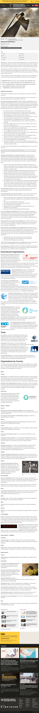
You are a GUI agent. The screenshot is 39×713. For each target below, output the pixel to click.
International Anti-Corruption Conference (21, 322)
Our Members (28, 702)
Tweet (4, 53)
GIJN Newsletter (35, 704)
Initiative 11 (3, 510)
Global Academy (35, 702)
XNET (2, 504)
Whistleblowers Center (5, 222)
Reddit (4, 59)
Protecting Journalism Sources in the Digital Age (16, 242)
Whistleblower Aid (5, 583)
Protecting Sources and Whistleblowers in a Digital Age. (13, 227)
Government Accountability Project (10, 280)
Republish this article (5, 638)
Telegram (22, 57)
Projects (33, 705)
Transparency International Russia (8, 490)
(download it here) (11, 470)
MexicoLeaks (4, 547)
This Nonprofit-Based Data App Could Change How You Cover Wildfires (29, 661)
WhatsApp (4, 57)
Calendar (27, 706)
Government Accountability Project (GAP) (10, 563)
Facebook (22, 53)
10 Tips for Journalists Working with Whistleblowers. (13, 150)
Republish (22, 59)
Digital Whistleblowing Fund (7, 307)
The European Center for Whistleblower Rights (11, 410)
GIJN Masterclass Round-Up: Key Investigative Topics (8, 685)
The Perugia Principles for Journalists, (9, 101)
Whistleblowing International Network (9, 254)
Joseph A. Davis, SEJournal (25, 663)
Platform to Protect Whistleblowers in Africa (11, 383)
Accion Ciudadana (23, 298)
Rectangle (36, 711)
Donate (36, 5)
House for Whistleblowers (7, 478)
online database (27, 272)
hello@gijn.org (33, 77)
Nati (34, 220)
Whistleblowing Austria (6, 427)
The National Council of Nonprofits (9, 596)
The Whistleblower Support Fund (8, 587)
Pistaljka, (3, 498)
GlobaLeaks (3, 343)
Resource (33, 701)
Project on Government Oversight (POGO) (10, 570)
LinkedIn (22, 55)
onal (36, 220)
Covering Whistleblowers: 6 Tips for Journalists (11, 193)
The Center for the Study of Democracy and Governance (13, 421)
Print (3, 55)
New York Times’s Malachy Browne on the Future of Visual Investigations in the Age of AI (29, 687)
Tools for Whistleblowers (6, 355)
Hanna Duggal (4, 666)
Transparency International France (9, 434)
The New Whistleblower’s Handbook (22, 277)
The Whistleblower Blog (6, 592)
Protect (2, 516)
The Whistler (21, 524)
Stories (33, 700)
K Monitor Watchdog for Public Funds (9, 454)
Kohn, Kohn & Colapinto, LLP (26, 593)
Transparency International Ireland (15, 300)
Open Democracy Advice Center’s (8, 393)
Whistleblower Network (6, 445)
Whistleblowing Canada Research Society (10, 557)
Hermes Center (32, 486)
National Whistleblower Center (19, 269)
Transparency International (14, 293)
